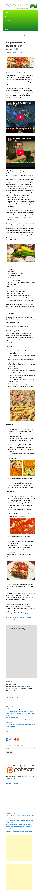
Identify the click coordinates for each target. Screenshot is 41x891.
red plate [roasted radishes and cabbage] (19, 831)
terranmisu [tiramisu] (12, 718)
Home (6, 12)
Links (6, 25)
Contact (7, 29)
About (6, 16)
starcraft (22, 617)
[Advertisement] (19, 848)
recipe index (22, 686)
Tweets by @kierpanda (12, 783)
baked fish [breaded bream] (14, 829)
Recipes (7, 21)
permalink (17, 619)
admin (29, 617)
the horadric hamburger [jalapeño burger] (19, 711)
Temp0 (26, 73)
